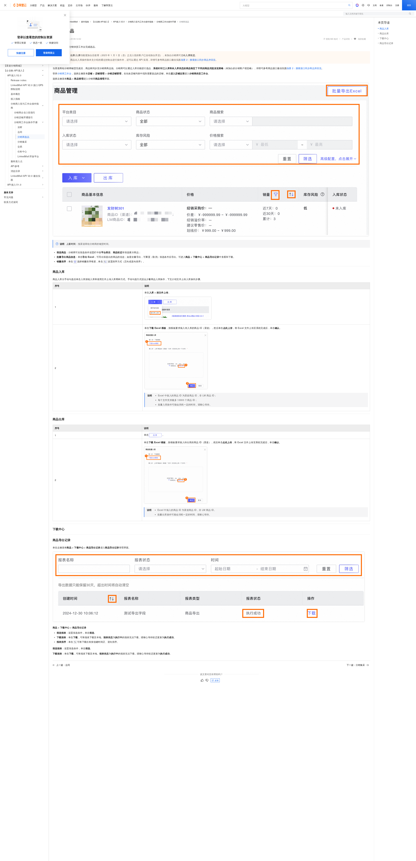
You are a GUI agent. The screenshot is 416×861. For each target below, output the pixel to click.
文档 (375, 5)
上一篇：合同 (63, 664)
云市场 (79, 5)
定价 (70, 5)
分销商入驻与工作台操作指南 (140, 21)
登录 (409, 5)
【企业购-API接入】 (101, 21)
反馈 (217, 680)
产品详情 (346, 38)
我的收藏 (362, 38)
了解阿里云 (107, 5)
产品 (42, 5)
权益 (62, 5)
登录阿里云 (49, 52)
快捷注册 (21, 52)
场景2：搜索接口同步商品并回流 (198, 59)
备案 (382, 5)
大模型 (33, 5)
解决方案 (52, 5)
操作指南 (85, 21)
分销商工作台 (64, 73)
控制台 (389, 5)
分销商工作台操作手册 (166, 21)
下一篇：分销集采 (356, 664)
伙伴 (88, 5)
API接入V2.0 (119, 21)
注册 (397, 5)
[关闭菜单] (5, 5)
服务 (96, 5)
